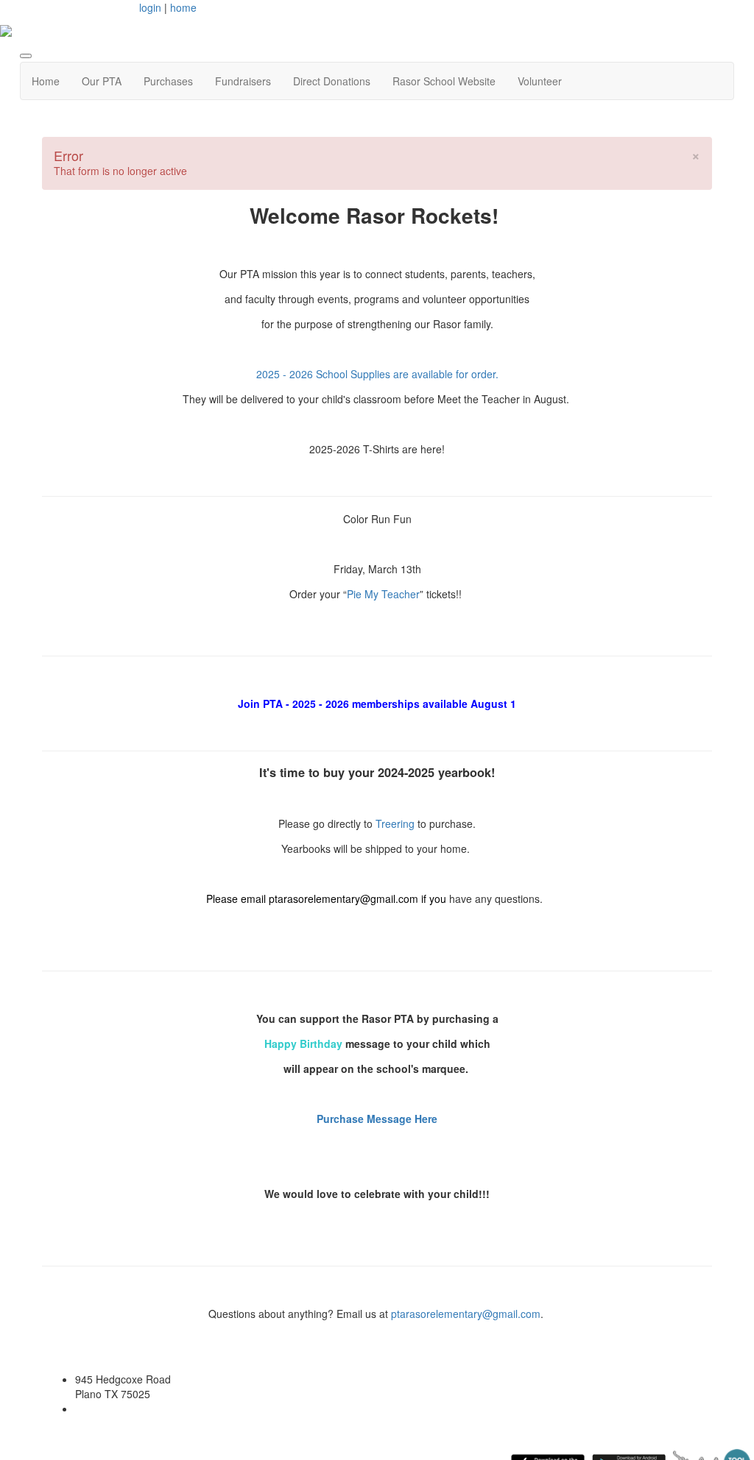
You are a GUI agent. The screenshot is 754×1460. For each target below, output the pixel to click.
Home (46, 81)
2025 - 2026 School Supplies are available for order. (377, 373)
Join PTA (260, 703)
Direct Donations (331, 81)
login (150, 7)
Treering (396, 823)
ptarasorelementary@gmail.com (345, 898)
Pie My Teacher (383, 594)
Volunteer (540, 81)
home (183, 7)
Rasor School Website (444, 81)
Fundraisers (243, 81)
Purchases (168, 81)
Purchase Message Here (377, 1118)
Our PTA (101, 81)
